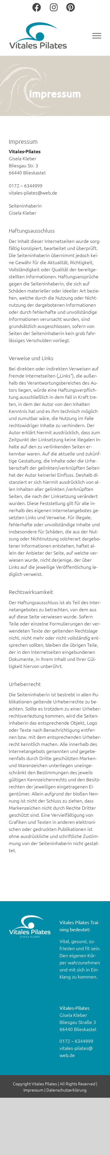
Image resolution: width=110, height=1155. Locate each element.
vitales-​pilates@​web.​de (33, 192)
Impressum (33, 1090)
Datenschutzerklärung (66, 1090)
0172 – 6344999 (76, 1041)
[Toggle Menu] (97, 35)
